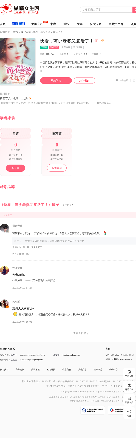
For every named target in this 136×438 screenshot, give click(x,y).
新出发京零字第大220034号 (36, 381)
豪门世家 (78, 47)
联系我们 (66, 369)
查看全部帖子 (81, 333)
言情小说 (86, 397)
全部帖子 (68, 205)
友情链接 (51, 369)
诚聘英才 (82, 369)
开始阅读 (56, 80)
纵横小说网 (54, 397)
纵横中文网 (116, 24)
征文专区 (95, 24)
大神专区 (37, 24)
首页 (3, 24)
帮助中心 (113, 369)
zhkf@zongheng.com (122, 359)
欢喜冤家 (65, 47)
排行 (66, 24)
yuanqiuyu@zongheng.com (31, 359)
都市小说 (77, 397)
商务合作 (20, 369)
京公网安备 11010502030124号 (116, 381)
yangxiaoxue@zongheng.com (32, 355)
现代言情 (26, 32)
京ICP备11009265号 (79, 386)
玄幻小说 (68, 397)
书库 (53, 24)
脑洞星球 (19, 24)
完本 (80, 24)
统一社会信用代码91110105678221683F (75, 381)
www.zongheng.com (83, 391)
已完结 (44, 47)
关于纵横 (35, 369)
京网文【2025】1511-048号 (107, 386)
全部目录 (124, 80)
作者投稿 (4, 369)
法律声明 (98, 369)
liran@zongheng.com (71, 355)
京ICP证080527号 (56, 386)
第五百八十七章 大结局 (14, 98)
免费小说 (97, 397)
